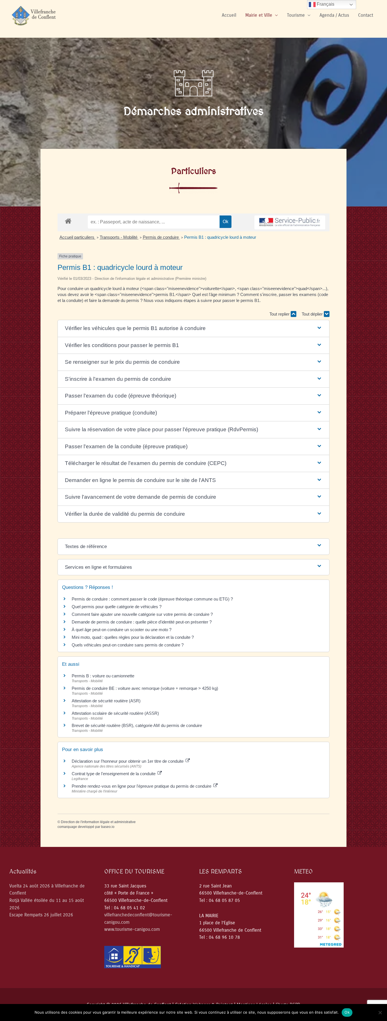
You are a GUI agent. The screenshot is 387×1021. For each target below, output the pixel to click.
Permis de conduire (161, 237)
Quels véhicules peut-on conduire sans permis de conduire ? (128, 644)
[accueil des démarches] (68, 220)
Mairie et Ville (258, 15)
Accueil (229, 15)
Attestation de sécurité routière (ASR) (106, 700)
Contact (365, 15)
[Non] (380, 1012)
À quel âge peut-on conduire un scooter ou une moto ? (121, 629)
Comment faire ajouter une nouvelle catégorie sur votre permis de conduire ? (142, 614)
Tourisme (296, 15)
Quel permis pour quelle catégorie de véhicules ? (116, 606)
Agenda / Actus (334, 15)
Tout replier (280, 314)
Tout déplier (313, 314)
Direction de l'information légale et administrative (98, 822)
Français (325, 4)
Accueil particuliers (77, 237)
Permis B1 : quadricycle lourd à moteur (220, 237)
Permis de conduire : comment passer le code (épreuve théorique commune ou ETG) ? (152, 599)
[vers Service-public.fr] (289, 222)
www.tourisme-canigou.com (132, 929)
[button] (194, 328)
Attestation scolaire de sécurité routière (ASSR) (115, 713)
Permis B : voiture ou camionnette (103, 675)
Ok (347, 1012)
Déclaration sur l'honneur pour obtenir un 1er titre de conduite (128, 761)
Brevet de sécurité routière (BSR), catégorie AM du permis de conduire (137, 725)
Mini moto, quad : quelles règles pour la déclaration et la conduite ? (133, 637)
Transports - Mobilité (119, 237)
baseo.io (107, 827)
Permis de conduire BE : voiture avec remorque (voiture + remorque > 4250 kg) (145, 688)
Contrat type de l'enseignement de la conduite (114, 773)
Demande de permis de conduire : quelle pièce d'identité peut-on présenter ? (142, 622)
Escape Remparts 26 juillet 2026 (41, 915)
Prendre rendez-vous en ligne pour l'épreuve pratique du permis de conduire (142, 786)
